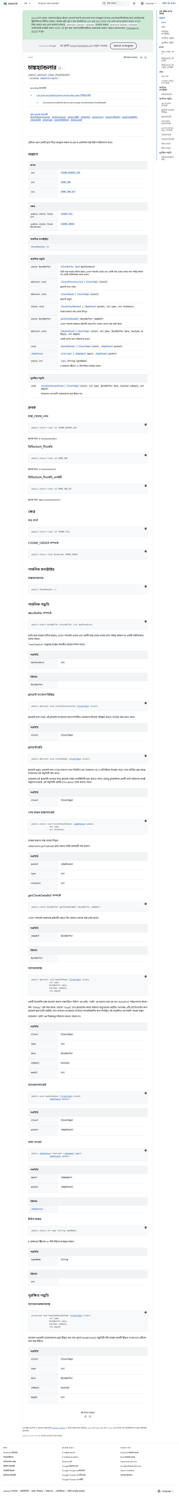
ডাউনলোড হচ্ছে (9, 1461)
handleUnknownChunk (52, 385)
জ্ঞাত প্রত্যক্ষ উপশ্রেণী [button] (84, 117)
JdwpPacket (90, 306)
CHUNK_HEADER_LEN (70, 172)
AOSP (30, 57)
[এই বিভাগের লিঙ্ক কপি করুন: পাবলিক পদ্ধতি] (52, 604)
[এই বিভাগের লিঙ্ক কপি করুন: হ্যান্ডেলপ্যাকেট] (49, 1085)
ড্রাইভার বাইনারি (9, 1475)
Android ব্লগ (67, 1461)
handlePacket (68, 346)
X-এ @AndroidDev (70, 1457)
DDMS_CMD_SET (68, 191)
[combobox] (115, 3)
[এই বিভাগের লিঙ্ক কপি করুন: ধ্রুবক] (39, 408)
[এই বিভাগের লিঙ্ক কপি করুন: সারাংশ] (41, 154)
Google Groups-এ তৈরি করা (73, 1475)
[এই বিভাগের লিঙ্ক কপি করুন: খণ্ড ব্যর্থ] (41, 520)
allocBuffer (67, 266)
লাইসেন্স (49, 1491)
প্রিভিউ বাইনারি (9, 1466)
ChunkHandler (38, 246)
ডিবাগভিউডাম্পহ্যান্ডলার (40, 117)
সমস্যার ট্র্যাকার (126, 1475)
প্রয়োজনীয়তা (8, 1457)
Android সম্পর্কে (10, 1491)
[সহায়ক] (141, 57)
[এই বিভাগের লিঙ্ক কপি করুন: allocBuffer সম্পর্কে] (55, 613)
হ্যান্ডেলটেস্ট (35, 120)
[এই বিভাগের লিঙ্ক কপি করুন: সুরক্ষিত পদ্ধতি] (52, 1295)
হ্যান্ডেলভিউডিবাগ (61, 120)
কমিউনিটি (24, 1491)
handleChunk (67, 331)
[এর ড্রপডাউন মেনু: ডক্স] (31, 3)
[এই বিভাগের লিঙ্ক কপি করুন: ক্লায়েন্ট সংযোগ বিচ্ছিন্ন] (58, 695)
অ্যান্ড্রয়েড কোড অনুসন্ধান (48, 3)
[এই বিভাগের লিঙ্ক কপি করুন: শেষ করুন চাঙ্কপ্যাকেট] (58, 812)
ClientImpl (92, 281)
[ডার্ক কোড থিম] (145, 424)
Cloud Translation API (81, 45)
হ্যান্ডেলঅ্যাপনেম (59, 117)
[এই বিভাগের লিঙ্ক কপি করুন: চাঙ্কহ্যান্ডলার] (47, 578)
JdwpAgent (80, 353)
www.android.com (128, 1461)
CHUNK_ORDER (67, 224)
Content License (58, 1428)
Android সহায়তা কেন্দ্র (129, 1452)
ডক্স (25, 3)
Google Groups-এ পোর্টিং (72, 1479)
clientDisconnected (72, 281)
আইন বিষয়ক (37, 1491)
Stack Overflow (127, 1470)
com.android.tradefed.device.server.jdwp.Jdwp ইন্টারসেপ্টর (63, 95)
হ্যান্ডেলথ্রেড (47, 120)
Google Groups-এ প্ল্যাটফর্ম (73, 1470)
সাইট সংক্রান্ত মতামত (76, 1491)
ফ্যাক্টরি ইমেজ (8, 1470)
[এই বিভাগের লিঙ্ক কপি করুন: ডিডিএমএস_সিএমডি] (56, 447)
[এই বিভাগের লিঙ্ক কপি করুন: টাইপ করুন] (45, 1219)
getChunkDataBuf (70, 318)
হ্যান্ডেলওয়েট (76, 120)
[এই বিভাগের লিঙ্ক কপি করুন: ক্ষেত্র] (38, 512)
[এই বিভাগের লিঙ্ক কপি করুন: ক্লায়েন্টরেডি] (46, 747)
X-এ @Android (68, 1452)
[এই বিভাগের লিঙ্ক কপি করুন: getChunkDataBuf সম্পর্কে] (64, 895)
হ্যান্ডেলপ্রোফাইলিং (129, 117)
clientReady (67, 294)
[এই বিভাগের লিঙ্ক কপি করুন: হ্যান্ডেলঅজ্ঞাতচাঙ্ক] (53, 1304)
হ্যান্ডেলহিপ (85, 117)
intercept (66, 353)
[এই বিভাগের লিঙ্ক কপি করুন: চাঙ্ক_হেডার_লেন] (51, 416)
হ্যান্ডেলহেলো (97, 117)
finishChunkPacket (71, 306)
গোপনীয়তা (60, 1491)
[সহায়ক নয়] (145, 57)
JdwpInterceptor (49, 78)
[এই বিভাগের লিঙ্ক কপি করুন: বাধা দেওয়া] (45, 1142)
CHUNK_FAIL (67, 214)
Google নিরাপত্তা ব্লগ (70, 1466)
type (63, 361)
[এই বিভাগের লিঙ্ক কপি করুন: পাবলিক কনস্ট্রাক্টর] (57, 569)
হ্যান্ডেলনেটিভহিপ (112, 117)
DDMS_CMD (66, 182)
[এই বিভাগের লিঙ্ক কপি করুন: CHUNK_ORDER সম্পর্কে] (62, 543)
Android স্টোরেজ (10, 1452)
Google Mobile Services (130, 1466)
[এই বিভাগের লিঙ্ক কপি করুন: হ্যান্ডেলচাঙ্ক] (45, 968)
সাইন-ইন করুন (169, 3)
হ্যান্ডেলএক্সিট (73, 117)
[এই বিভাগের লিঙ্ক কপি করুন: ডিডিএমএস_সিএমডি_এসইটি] (65, 477)
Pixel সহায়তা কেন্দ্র (127, 1457)
